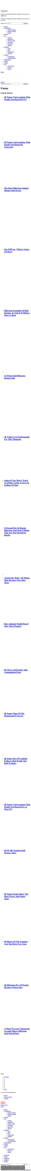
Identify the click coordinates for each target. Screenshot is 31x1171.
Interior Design (12, 29)
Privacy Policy (8, 1097)
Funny (9, 69)
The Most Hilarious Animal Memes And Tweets (16, 189)
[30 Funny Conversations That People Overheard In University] (17, 167)
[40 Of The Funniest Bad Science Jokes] (17, 873)
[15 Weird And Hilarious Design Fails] (17, 407)
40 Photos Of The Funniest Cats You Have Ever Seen (16, 942)
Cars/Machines (12, 58)
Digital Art (10, 39)
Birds (9, 48)
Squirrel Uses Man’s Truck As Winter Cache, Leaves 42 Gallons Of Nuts (16, 482)
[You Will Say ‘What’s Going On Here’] (17, 281)
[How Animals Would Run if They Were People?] (17, 648)
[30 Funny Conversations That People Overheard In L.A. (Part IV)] (17, 830)
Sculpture (10, 42)
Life (5, 64)
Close (2, 1106)
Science (10, 67)
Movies (6, 34)
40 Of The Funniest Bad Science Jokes (14, 851)
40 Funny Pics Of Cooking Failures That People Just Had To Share (15, 760)
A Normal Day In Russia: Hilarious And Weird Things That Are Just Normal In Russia (16, 531)
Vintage (6, 55)
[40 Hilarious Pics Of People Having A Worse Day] (17, 1008)
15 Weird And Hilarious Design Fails (14, 377)
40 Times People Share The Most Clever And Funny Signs (16, 896)
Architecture (7, 28)
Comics (10, 37)
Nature (6, 61)
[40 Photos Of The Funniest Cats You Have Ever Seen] (17, 964)
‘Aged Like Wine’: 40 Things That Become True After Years (17, 580)
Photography (7, 59)
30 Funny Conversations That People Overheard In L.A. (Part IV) (17, 806)
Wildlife (10, 53)
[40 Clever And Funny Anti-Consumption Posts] (17, 693)
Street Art (10, 44)
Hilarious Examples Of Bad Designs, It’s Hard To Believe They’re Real (17, 312)
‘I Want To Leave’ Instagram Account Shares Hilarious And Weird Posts (17, 1031)
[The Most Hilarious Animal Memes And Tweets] (17, 219)
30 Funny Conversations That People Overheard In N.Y (17, 98)
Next (5, 1089)
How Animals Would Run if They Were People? (16, 625)
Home (5, 26)
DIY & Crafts (11, 40)
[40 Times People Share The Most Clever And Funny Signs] (17, 919)
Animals (6, 47)
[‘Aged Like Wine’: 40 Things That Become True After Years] (17, 603)
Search (25, 23)
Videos (6, 63)
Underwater (11, 52)
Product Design (12, 31)
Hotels (9, 33)
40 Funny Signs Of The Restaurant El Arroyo (14, 714)
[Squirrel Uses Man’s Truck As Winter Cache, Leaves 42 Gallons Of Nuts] (17, 506)
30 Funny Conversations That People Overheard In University (17, 144)
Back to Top (4, 1105)
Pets (9, 50)
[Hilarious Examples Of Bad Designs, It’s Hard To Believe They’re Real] (17, 344)
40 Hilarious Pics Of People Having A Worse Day (16, 986)
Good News (11, 66)
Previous (6, 1077)
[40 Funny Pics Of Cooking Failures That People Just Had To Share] (17, 784)
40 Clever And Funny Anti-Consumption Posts (16, 671)
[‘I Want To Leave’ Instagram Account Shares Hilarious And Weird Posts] (17, 1054)
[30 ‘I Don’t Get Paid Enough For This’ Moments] (17, 460)
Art (5, 36)
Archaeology (11, 56)
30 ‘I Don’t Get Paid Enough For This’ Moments (16, 438)
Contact (6, 1098)
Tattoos (10, 45)
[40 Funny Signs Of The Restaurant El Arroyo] (17, 736)
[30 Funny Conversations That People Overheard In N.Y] (17, 120)
